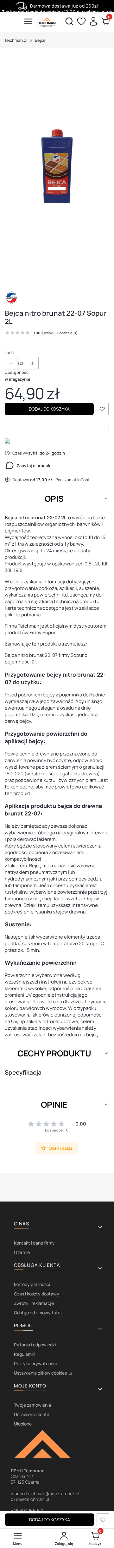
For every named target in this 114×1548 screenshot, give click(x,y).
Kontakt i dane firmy (34, 1243)
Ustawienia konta (31, 1414)
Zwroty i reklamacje (34, 1303)
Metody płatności (32, 1284)
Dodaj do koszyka (49, 409)
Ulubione (23, 1424)
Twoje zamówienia (32, 1405)
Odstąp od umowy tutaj (38, 1313)
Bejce (40, 40)
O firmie (22, 1252)
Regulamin (24, 1354)
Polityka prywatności (35, 1363)
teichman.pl (16, 40)
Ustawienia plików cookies (41, 1373)
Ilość (9, 352)
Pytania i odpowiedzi (35, 1345)
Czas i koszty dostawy (36, 1294)
